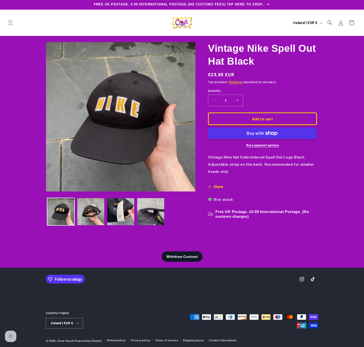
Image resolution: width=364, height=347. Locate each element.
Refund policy (116, 340)
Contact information (222, 340)
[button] (10, 22)
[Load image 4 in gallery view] (150, 211)
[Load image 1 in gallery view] (61, 211)
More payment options (262, 145)
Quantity (214, 90)
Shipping (235, 82)
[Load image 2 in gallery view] (90, 211)
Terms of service (166, 340)
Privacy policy (141, 340)
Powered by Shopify (88, 340)
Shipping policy (193, 340)
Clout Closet (66, 340)
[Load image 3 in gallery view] (120, 211)
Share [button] (218, 187)
